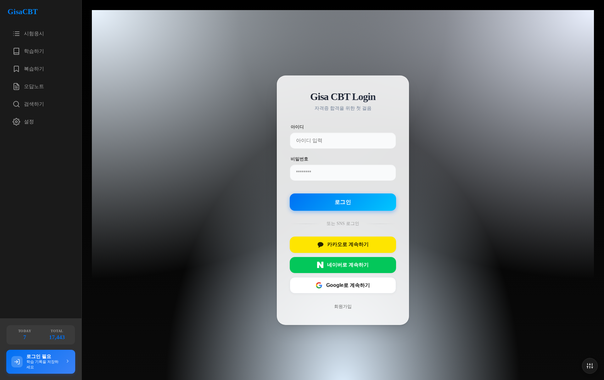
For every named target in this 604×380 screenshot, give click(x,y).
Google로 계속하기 (348, 285)
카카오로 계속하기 (348, 244)
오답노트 (34, 86)
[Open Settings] (590, 366)
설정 (29, 121)
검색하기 (34, 104)
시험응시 (34, 33)
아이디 (297, 127)
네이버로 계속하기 (348, 264)
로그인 (343, 202)
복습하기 (34, 68)
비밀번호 (299, 159)
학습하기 (34, 51)
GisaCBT (23, 12)
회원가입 (343, 306)
